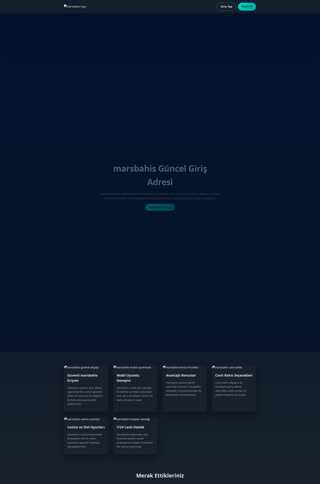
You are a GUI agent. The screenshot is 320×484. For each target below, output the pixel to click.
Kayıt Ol (247, 6)
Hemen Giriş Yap (160, 207)
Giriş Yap (226, 6)
